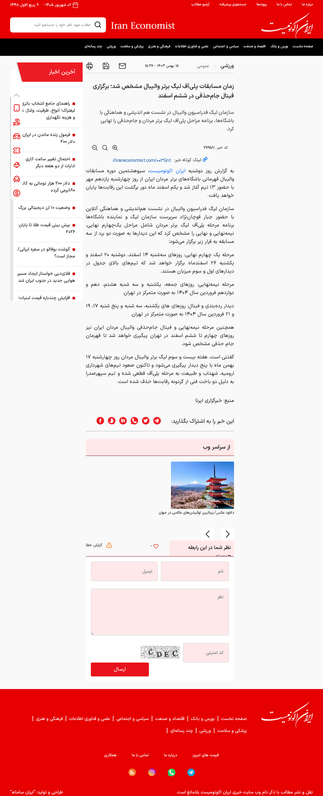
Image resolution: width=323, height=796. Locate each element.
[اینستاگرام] (152, 772)
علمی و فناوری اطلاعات (191, 46)
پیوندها (261, 4)
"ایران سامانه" (22, 792)
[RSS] (132, 772)
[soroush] (109, 421)
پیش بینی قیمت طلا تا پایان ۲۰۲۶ (47, 228)
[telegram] (160, 421)
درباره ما (307, 4)
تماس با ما (284, 4)
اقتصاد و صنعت (254, 46)
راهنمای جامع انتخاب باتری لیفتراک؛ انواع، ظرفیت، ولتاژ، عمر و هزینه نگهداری (46, 110)
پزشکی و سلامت (132, 46)
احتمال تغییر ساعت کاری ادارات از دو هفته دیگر (50, 162)
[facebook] (98, 421)
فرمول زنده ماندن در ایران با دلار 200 (46, 138)
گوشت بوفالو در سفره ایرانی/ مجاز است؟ (46, 253)
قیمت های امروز (205, 755)
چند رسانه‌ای (93, 46)
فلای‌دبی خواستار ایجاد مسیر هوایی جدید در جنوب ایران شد (46, 277)
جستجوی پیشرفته (233, 4)
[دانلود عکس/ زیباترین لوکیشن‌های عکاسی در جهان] (202, 485)
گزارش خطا (94, 545)
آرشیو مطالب (200, 4)
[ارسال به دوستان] (121, 66)
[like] (155, 547)
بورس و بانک (279, 46)
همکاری (110, 755)
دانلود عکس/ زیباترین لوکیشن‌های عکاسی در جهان (196, 513)
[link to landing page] (287, 25)
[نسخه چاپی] (89, 66)
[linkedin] (121, 421)
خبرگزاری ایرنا (208, 400)
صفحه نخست (302, 46)
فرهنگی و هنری (159, 46)
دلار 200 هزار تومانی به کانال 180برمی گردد (46, 187)
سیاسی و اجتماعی (226, 46)
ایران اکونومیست (167, 171)
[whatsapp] (132, 421)
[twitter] (144, 421)
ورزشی (111, 46)
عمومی (203, 66)
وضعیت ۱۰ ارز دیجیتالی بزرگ (44, 207)
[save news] (105, 66)
